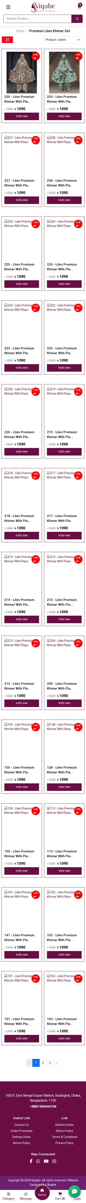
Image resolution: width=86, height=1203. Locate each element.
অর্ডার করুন (22, 116)
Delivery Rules (21, 1137)
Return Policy (21, 1143)
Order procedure (22, 1131)
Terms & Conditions (64, 1137)
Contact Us (21, 1124)
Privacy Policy (64, 1143)
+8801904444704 (43, 1107)
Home (20, 31)
